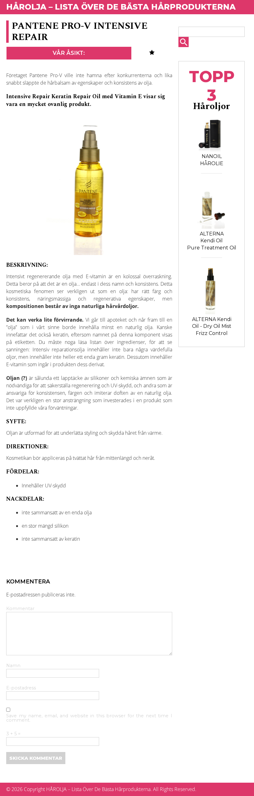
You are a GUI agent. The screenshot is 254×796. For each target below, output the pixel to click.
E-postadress (21, 688)
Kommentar (20, 608)
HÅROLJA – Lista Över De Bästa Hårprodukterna (121, 6)
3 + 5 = (13, 734)
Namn (13, 665)
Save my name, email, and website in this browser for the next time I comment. (89, 718)
